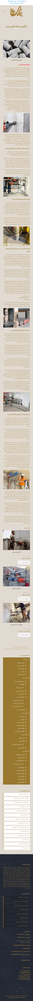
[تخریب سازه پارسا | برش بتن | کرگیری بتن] (16, 11)
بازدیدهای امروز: (26, 970)
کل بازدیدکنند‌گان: (25, 979)
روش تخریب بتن (20, 697)
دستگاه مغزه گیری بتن (23, 844)
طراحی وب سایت (23, 995)
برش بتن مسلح (20, 665)
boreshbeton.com (16, 954)
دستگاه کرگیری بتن (19, 760)
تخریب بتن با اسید (17, 700)
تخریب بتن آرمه (25, 848)
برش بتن (25, 659)
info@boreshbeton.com (16, 3)
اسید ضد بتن (25, 840)
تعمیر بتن (22, 719)
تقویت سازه (24, 713)
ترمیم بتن (22, 716)
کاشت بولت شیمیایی (17, 744)
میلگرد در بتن (21, 748)
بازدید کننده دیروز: (25, 976)
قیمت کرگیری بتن (20, 770)
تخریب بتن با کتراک (17, 703)
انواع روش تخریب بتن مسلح (22, 819)
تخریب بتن (24, 678)
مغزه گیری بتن (21, 782)
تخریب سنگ (19, 688)
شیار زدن (22, 671)
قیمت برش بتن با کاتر (24, 794)
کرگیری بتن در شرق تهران (24, 631)
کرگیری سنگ (21, 779)
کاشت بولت (21, 741)
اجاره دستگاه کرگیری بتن (23, 823)
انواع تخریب (21, 684)
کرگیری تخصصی (20, 773)
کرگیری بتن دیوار (26, 558)
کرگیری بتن (24, 751)
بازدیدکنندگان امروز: (25, 972)
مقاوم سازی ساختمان (19, 731)
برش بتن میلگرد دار (24, 807)
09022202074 (11, 1)
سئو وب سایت (14, 995)
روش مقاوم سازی (20, 725)
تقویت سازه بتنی (20, 722)
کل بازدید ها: (27, 977)
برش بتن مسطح (20, 663)
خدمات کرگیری (21, 757)
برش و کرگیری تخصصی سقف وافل (21, 827)
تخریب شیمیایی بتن (17, 706)
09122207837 (20, 1)
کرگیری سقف (21, 776)
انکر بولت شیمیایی (24, 831)
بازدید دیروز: (27, 974)
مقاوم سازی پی (21, 728)
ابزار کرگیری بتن (18, 764)
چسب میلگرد (21, 738)
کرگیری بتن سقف (26, 595)
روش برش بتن (21, 668)
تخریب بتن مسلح (20, 691)
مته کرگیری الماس (24, 815)
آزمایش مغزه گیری (20, 755)
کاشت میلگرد (24, 735)
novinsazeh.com (16, 951)
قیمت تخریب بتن (20, 710)
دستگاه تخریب (21, 694)
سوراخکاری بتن (20, 767)
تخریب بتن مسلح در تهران (23, 836)
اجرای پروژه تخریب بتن (19, 681)
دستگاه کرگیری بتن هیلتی (23, 811)
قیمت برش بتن (20, 674)
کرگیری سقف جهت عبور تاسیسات (21, 798)
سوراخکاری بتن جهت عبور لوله (22, 803)
